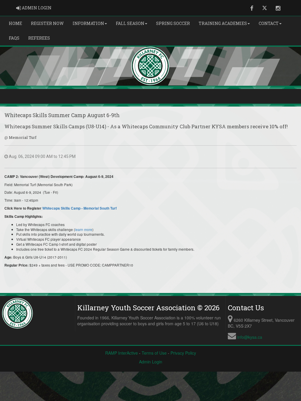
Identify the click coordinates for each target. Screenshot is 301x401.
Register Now (47, 23)
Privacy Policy (183, 353)
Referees (39, 38)
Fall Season (130, 23)
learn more (83, 229)
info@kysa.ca (249, 337)
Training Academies (223, 23)
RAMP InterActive (121, 353)
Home (15, 23)
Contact (269, 23)
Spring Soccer (173, 23)
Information (88, 23)
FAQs (14, 38)
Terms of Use (154, 353)
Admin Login (150, 362)
